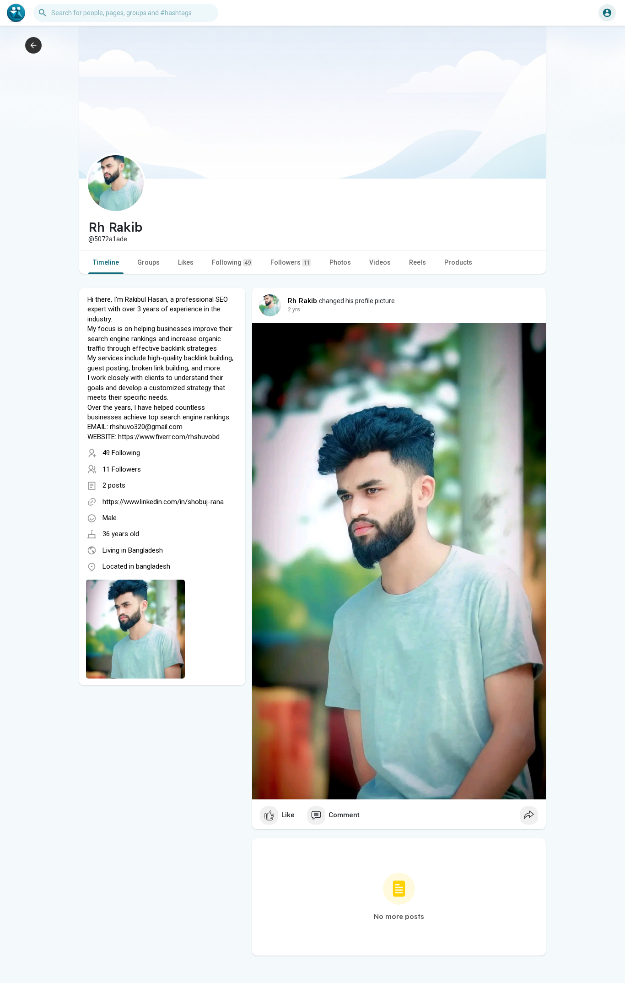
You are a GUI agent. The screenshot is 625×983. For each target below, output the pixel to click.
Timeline (106, 262)
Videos (380, 262)
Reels (417, 262)
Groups (148, 262)
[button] (607, 13)
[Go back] (33, 45)
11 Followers (121, 469)
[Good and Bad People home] (16, 13)
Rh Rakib (303, 301)
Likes (186, 262)
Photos (340, 262)
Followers (290, 262)
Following (231, 262)
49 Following (121, 453)
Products (458, 262)
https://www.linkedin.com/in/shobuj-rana (163, 502)
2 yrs (294, 309)
